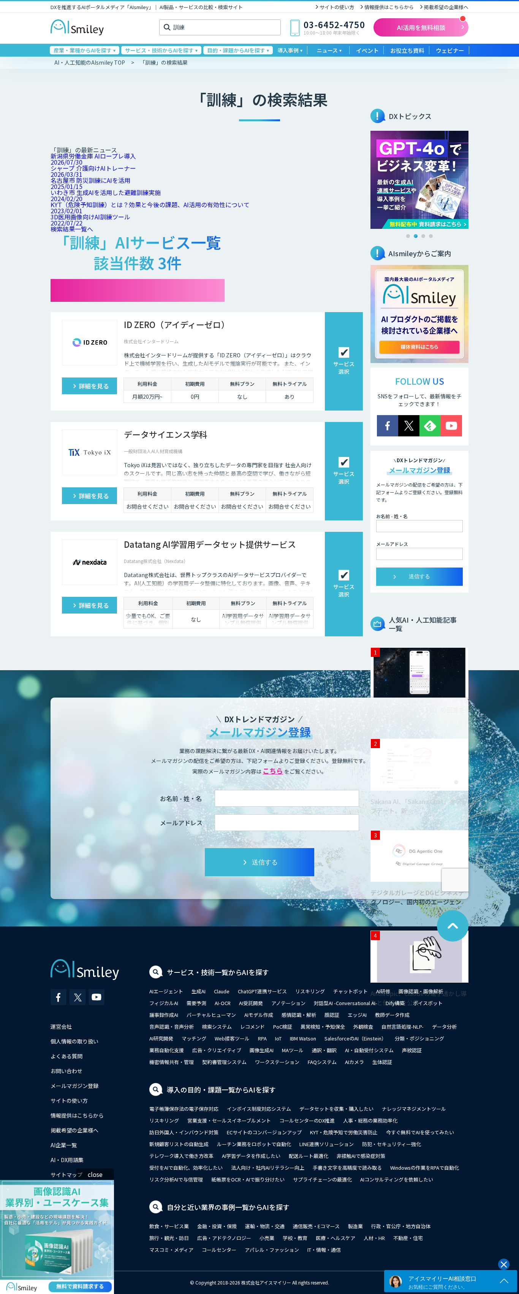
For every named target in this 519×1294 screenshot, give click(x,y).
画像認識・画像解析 (421, 991)
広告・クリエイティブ (216, 1050)
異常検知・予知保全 (323, 1026)
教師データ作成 (392, 1014)
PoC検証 (282, 1026)
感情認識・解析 (299, 1014)
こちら (273, 770)
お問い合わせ (66, 1071)
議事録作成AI (163, 1014)
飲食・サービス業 (169, 1226)
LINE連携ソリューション (326, 1144)
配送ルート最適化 (308, 1155)
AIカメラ (354, 1062)
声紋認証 (412, 1050)
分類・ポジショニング (419, 1038)
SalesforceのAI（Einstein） (355, 1038)
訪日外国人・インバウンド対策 (183, 1132)
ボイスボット (428, 1003)
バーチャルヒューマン (211, 1014)
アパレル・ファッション (272, 1249)
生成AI (198, 991)
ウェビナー (450, 50)
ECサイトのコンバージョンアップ (264, 1132)
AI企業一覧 (64, 1145)
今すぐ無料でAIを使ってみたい (420, 1132)
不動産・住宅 (408, 1238)
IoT (278, 1038)
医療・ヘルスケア (335, 1238)
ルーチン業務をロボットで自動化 (254, 1144)
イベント (367, 50)
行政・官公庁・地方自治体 (400, 1226)
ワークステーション (277, 1062)
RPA (262, 1038)
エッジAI (357, 1014)
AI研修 (383, 991)
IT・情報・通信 (324, 1249)
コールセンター (219, 1249)
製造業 (355, 1226)
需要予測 (196, 1003)
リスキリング (310, 991)
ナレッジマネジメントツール (414, 1108)
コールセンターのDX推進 (307, 1120)
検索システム (217, 1026)
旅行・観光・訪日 (169, 1238)
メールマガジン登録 (74, 1085)
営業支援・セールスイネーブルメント (229, 1120)
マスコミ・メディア (171, 1249)
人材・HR (374, 1238)
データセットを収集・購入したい (336, 1108)
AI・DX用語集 (67, 1160)
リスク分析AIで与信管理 (176, 1179)
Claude (221, 991)
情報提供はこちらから (389, 7)
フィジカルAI (163, 1003)
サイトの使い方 (337, 7)
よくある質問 (66, 1056)
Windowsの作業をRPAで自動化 (424, 1167)
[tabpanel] (419, 180)
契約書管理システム (224, 1062)
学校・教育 (295, 1238)
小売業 (267, 1238)
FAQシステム (322, 1062)
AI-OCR (223, 1003)
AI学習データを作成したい (251, 1155)
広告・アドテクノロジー (224, 1238)
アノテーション (288, 1003)
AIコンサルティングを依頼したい (396, 1179)
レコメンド (252, 1026)
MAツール (293, 1050)
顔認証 (331, 1014)
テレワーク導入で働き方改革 (181, 1155)
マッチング (194, 1038)
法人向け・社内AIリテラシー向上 (267, 1167)
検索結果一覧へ (72, 228)
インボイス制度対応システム (259, 1108)
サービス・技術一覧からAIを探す (218, 972)
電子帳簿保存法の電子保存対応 (183, 1108)
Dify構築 (395, 1003)
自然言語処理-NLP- (402, 1026)
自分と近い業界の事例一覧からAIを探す (228, 1207)
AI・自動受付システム (369, 1050)
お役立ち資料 (407, 50)
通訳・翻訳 (324, 1050)
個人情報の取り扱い (74, 1041)
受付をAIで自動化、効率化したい (186, 1167)
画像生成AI (262, 1050)
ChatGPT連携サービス (262, 991)
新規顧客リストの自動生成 (179, 1144)
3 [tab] (423, 236)
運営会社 (61, 1026)
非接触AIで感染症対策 (361, 1155)
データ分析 (444, 1026)
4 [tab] (431, 236)
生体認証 (382, 1062)
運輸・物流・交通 (265, 1226)
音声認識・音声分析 (171, 1026)
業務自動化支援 (166, 1050)
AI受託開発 (251, 1003)
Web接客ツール (232, 1038)
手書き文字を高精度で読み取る (347, 1167)
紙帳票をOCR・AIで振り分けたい (248, 1179)
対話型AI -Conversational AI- (345, 1003)
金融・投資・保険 (217, 1226)
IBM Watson (303, 1038)
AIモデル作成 (258, 1014)
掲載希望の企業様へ (446, 7)
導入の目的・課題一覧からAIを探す (221, 1089)
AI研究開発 (161, 1038)
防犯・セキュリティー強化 (391, 1144)
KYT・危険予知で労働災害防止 (344, 1132)
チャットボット (350, 991)
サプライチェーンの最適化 (322, 1179)
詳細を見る (94, 385)
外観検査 (363, 1026)
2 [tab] (416, 236)
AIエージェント (166, 991)
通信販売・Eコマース (316, 1226)
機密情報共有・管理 (171, 1062)
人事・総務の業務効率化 (370, 1120)
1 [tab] (408, 236)
